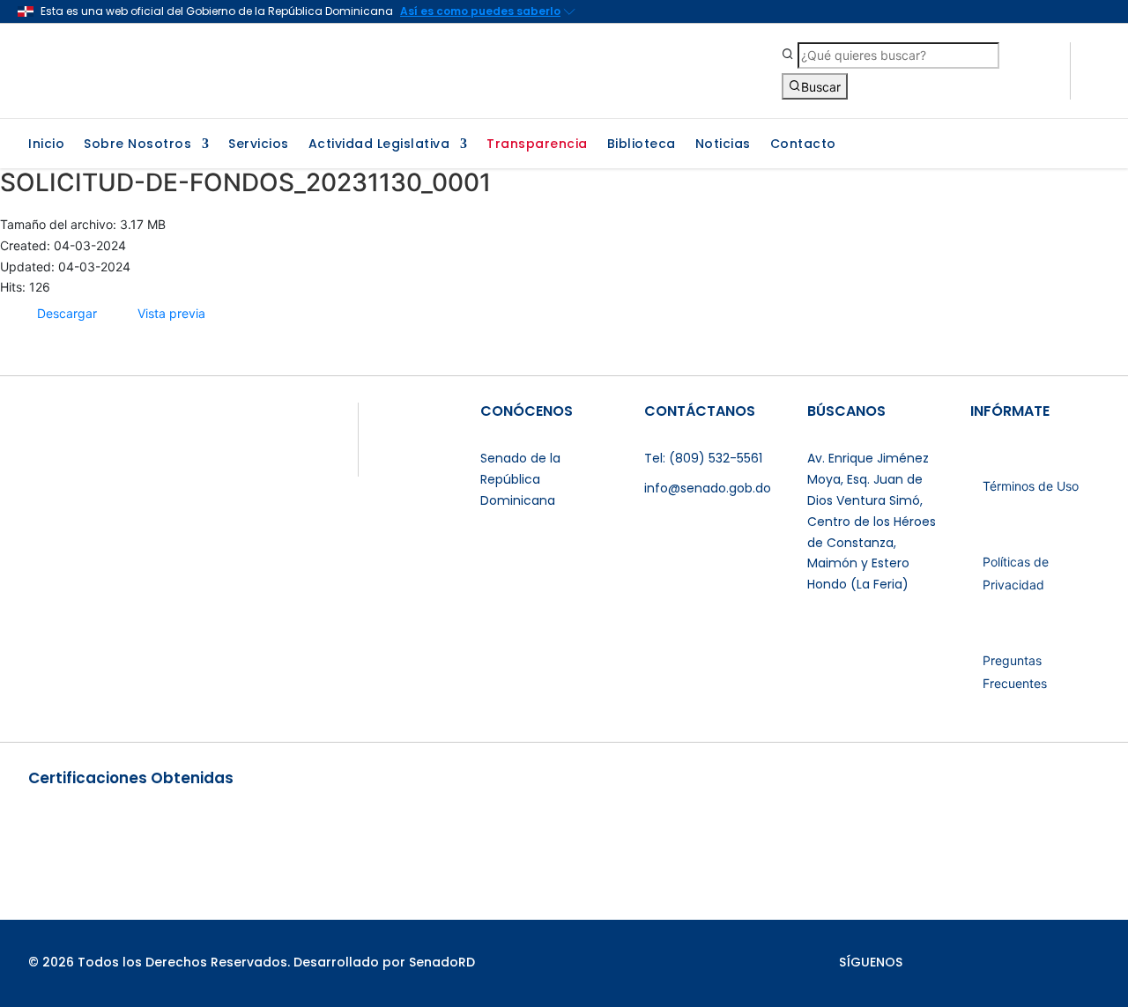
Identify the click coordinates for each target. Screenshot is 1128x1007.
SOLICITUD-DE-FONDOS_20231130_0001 (245, 182)
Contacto (803, 144)
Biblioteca (641, 144)
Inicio (46, 144)
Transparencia (537, 144)
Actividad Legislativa (379, 144)
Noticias (723, 144)
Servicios (258, 144)
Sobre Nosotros (137, 144)
